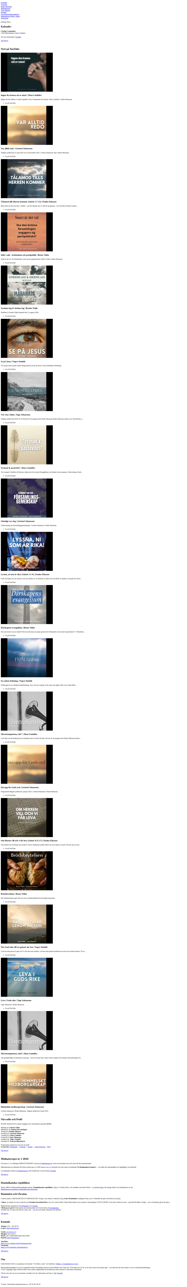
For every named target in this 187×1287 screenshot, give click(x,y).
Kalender (4, 3)
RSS (48, 1147)
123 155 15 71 (11, 1232)
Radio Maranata (6, 6)
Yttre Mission (5, 10)
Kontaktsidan (54, 1208)
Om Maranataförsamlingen (10, 14)
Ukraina (35, 1206)
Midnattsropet (5, 8)
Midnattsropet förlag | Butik (10, 16)
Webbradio (4, 18)
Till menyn (4, 41)
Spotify (30, 1147)
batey (102, 1187)
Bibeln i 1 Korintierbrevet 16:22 (67, 1264)
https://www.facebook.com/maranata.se (14, 1247)
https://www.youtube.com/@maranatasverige (16, 1243)
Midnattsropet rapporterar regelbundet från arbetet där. (19, 1189)
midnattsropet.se (46, 1163)
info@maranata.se (13, 1228)
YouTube (4, 5)
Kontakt (3, 12)
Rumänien (25, 1206)
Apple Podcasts (40, 1147)
